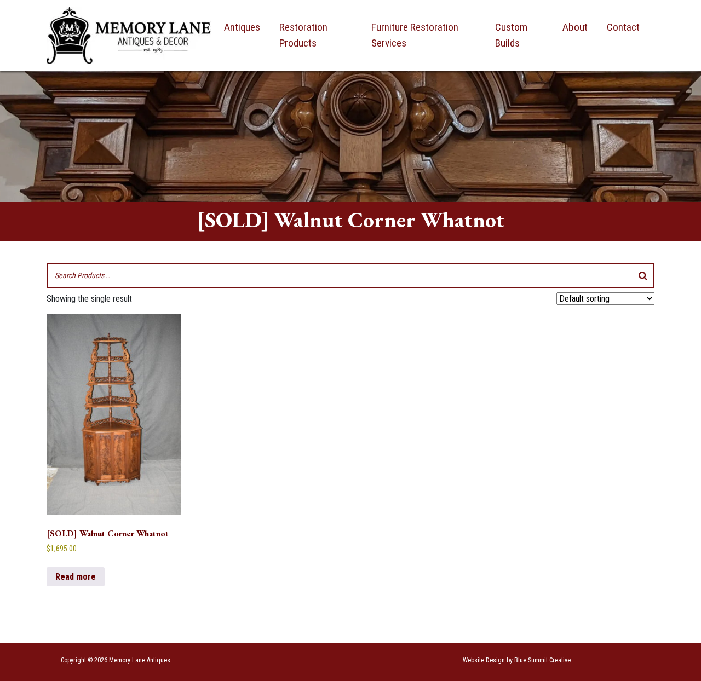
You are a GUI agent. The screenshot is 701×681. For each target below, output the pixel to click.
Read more (75, 577)
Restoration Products (303, 35)
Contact (623, 27)
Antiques (242, 27)
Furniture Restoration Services (414, 35)
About (575, 27)
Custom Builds (511, 35)
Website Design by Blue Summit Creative (517, 660)
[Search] (643, 275)
